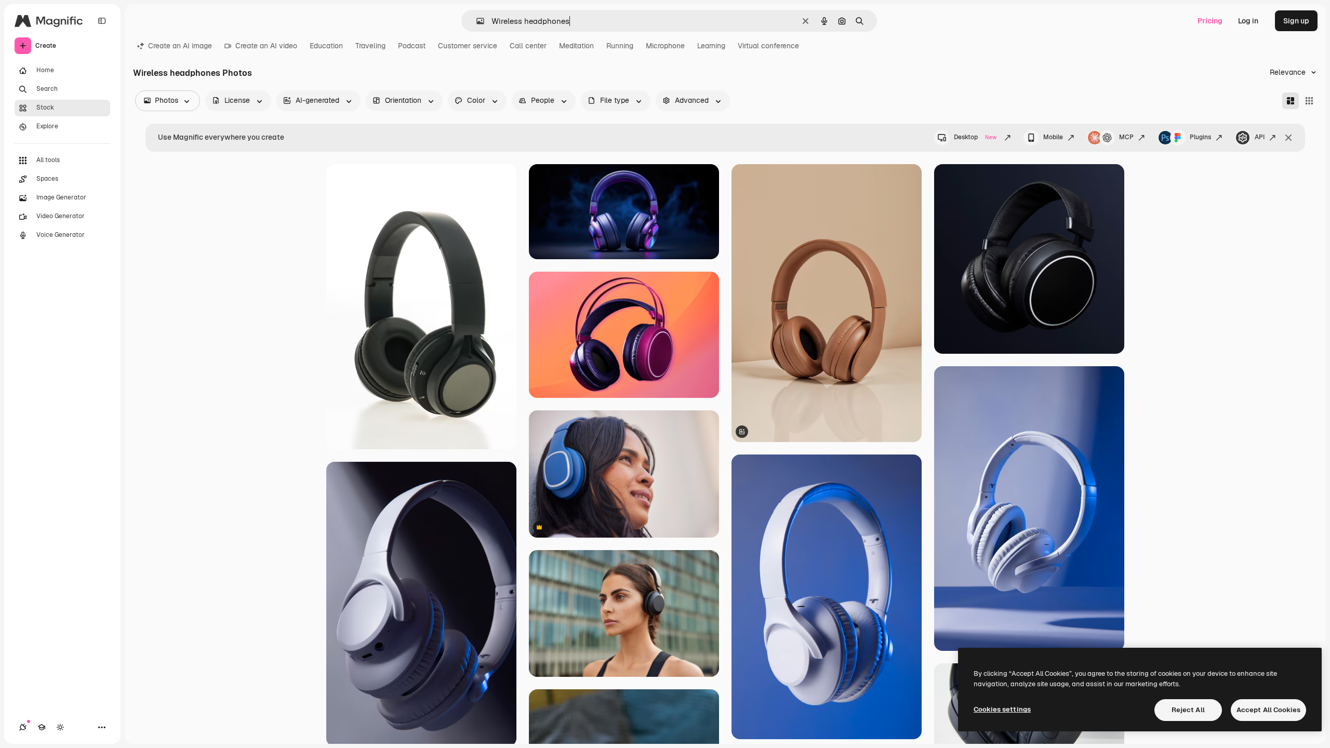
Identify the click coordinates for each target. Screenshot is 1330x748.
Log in (1248, 20)
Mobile (1053, 137)
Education (326, 45)
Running (619, 45)
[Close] (1288, 137)
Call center (528, 45)
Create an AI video (266, 45)
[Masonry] (1290, 100)
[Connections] (23, 727)
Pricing (1210, 20)
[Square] (1309, 100)
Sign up (1296, 20)
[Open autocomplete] (476, 21)
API (1260, 137)
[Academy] (41, 727)
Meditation (576, 45)
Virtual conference (768, 45)
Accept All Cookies (1268, 709)
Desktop (975, 137)
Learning (711, 45)
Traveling (370, 45)
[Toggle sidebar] (102, 20)
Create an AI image (180, 45)
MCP (1126, 137)
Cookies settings (1002, 709)
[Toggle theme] (60, 727)
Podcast (411, 45)
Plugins (1200, 137)
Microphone (665, 45)
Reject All (1188, 709)
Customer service (467, 45)
